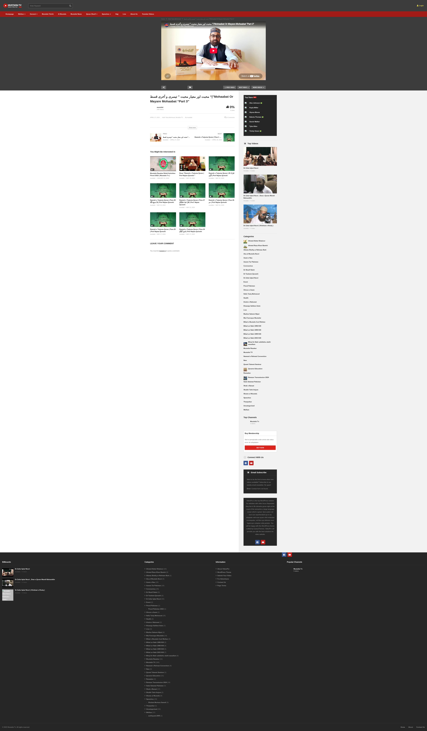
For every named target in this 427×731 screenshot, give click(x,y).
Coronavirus (248, 266)
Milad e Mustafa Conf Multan (254, 322)
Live (124, 14)
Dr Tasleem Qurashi (251, 274)
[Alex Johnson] (246, 104)
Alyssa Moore (254, 112)
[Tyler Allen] (246, 127)
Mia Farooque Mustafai (252, 318)
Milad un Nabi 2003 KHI (252, 338)
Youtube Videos (148, 14)
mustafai (160, 107)
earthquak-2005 (154, 716)
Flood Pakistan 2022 (156, 609)
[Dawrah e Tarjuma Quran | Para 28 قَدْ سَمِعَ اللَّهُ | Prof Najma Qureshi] (163, 190)
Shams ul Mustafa (250, 394)
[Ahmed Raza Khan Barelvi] (245, 246)
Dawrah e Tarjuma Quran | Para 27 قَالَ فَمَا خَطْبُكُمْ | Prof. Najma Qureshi (192, 202)
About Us (134, 14)
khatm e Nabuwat (250, 302)
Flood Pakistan (249, 286)
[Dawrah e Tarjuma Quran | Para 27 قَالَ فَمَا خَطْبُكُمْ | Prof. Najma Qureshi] (192, 190)
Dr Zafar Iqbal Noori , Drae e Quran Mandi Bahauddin (35, 579)
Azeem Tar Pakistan (251, 262)
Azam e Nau (248, 258)
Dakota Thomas (255, 117)
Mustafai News (76, 14)
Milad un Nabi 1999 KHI (252, 334)
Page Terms (221, 585)
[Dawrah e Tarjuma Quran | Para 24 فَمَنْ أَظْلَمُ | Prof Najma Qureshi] (192, 219)
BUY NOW (260, 448)
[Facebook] (246, 463)
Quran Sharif (91, 14)
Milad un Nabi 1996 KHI (252, 326)
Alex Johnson (254, 103)
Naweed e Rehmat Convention (255, 356)
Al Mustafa (62, 14)
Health (246, 298)
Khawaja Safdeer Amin (252, 306)
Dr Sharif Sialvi (249, 270)
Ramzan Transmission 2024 (258, 377)
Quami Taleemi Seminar (252, 364)
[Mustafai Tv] (246, 423)
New (245, 360)
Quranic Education (255, 369)
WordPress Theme (224, 572)
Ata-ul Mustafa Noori (251, 254)
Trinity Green (254, 131)
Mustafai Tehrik (48, 14)
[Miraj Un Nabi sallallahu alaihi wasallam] (245, 344)
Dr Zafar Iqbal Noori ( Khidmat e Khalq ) (258, 225)
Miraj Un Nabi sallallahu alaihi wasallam (161, 656)
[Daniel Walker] (246, 122)
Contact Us (221, 582)
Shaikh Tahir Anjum (251, 390)
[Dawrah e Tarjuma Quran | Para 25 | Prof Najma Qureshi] (163, 219)
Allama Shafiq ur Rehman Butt (255, 250)
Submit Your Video (224, 575)
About (410, 727)
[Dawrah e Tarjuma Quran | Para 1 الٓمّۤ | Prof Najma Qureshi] (215, 139)
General (33, 14)
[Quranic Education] (245, 369)
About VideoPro (223, 569)
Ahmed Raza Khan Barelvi (258, 245)
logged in (162, 251)
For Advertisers (223, 579)
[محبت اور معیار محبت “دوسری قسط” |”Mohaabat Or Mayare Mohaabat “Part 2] (170, 139)
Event (246, 282)
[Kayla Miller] (246, 108)
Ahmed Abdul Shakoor (256, 241)
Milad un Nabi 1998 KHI (252, 330)
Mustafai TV (248, 352)
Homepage (10, 14)
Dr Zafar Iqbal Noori (251, 168)
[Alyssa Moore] (246, 113)
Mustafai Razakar (250, 348)
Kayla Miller (253, 107)
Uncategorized (249, 406)
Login (421, 5)
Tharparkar (248, 402)
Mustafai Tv (254, 421)
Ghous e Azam (249, 290)
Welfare (21, 14)
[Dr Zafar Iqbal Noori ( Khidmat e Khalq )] (260, 214)
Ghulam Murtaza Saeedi (157, 702)
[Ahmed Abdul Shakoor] (245, 241)
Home (163, 19)
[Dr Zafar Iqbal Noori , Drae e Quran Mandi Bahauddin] (260, 184)
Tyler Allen (253, 126)
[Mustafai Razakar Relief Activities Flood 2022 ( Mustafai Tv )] (163, 163)
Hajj (116, 14)
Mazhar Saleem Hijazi (251, 314)
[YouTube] (251, 463)
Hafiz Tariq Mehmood (174, 19)
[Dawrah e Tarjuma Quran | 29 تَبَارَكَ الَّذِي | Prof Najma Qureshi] (222, 163)
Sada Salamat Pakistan (252, 382)
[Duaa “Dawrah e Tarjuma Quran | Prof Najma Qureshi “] (192, 163)
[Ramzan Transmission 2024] (245, 378)
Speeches (105, 14)
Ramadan (247, 373)
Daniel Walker (254, 122)
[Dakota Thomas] (246, 118)
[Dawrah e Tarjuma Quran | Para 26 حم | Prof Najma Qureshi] (222, 190)
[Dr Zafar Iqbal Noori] (260, 156)
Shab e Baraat (249, 386)
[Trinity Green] (246, 132)
